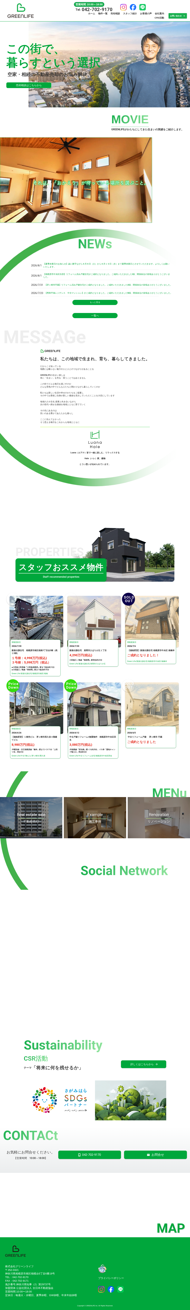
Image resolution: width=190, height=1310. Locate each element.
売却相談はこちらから (29, 85)
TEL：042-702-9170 (16, 1277)
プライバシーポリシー (111, 1278)
